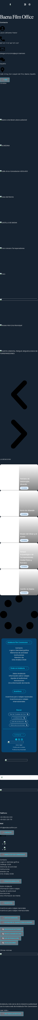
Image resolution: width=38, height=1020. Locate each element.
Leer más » (4, 1010)
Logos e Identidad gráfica (19, 650)
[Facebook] (16, 739)
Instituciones (19, 655)
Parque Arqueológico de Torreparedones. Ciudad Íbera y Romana (26, 557)
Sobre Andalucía (19, 674)
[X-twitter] (19, 739)
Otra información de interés (19, 683)
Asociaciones (19, 681)
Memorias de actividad (19, 653)
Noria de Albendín (27, 510)
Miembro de (19, 657)
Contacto (19, 648)
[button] (19, 395)
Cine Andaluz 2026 (19, 660)
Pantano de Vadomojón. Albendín (25, 481)
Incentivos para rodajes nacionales (19, 697)
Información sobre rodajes (19, 676)
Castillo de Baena (27, 589)
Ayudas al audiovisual (19, 678)
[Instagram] (22, 739)
